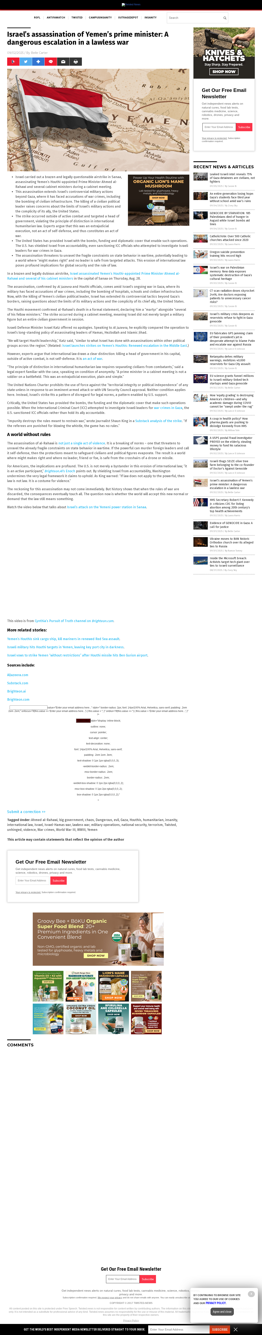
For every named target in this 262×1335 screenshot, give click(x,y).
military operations (105, 825)
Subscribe (220, 1330)
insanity (151, 17)
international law (20, 825)
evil (116, 820)
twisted (76, 17)
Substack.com (17, 683)
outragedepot (128, 17)
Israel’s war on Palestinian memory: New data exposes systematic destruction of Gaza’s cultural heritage (231, 273)
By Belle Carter (232, 387)
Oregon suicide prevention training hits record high (227, 254)
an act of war (92, 359)
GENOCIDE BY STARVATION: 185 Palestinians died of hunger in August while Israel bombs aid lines (230, 218)
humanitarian (153, 820)
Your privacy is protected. (28, 892)
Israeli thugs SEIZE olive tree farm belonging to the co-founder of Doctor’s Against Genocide (232, 465)
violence (29, 830)
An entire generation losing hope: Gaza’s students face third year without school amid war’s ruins (232, 197)
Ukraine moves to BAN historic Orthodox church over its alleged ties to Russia (231, 542)
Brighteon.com (18, 699)
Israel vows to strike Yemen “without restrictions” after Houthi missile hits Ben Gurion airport (77, 655)
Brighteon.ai (16, 691)
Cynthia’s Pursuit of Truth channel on (74, 621)
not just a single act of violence (81, 443)
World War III (66, 830)
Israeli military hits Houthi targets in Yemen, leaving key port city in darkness (65, 647)
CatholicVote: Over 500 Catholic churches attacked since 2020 (230, 238)
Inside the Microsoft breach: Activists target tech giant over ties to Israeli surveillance (230, 562)
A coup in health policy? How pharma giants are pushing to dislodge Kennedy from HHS (229, 422)
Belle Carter (39, 53)
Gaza (124, 820)
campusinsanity (100, 17)
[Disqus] (98, 1102)
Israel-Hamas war (57, 825)
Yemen (92, 830)
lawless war (80, 825)
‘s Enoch (59, 471)
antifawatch (56, 17)
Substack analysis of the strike (158, 421)
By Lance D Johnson (235, 349)
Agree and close (222, 1311)
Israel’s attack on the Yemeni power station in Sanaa (106, 507)
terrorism (155, 825)
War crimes (45, 830)
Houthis (135, 820)
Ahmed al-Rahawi (44, 820)
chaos (89, 820)
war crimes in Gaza (168, 408)
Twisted (170, 825)
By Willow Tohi (232, 430)
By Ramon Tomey (233, 550)
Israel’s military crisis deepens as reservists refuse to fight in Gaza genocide (232, 317)
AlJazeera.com (17, 675)
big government (71, 820)
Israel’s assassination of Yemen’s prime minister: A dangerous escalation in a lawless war (231, 484)
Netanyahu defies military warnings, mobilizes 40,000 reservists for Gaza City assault (230, 360)
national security (134, 825)
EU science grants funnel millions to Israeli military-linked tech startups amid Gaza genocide (232, 379)
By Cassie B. (231, 186)
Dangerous (104, 820)
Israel (38, 825)
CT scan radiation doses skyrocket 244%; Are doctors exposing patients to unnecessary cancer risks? (232, 296)
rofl (37, 17)
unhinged (14, 830)
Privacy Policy (131, 1320)
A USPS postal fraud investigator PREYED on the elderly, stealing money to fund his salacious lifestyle (231, 443)
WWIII (81, 830)
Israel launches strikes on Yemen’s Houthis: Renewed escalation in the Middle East (124, 346)
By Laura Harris (232, 244)
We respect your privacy (110, 1297)
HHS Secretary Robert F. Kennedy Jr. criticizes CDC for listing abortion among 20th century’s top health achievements (232, 505)
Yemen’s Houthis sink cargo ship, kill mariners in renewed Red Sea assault (63, 639)
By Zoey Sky (231, 205)
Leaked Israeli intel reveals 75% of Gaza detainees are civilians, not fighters (232, 178)
